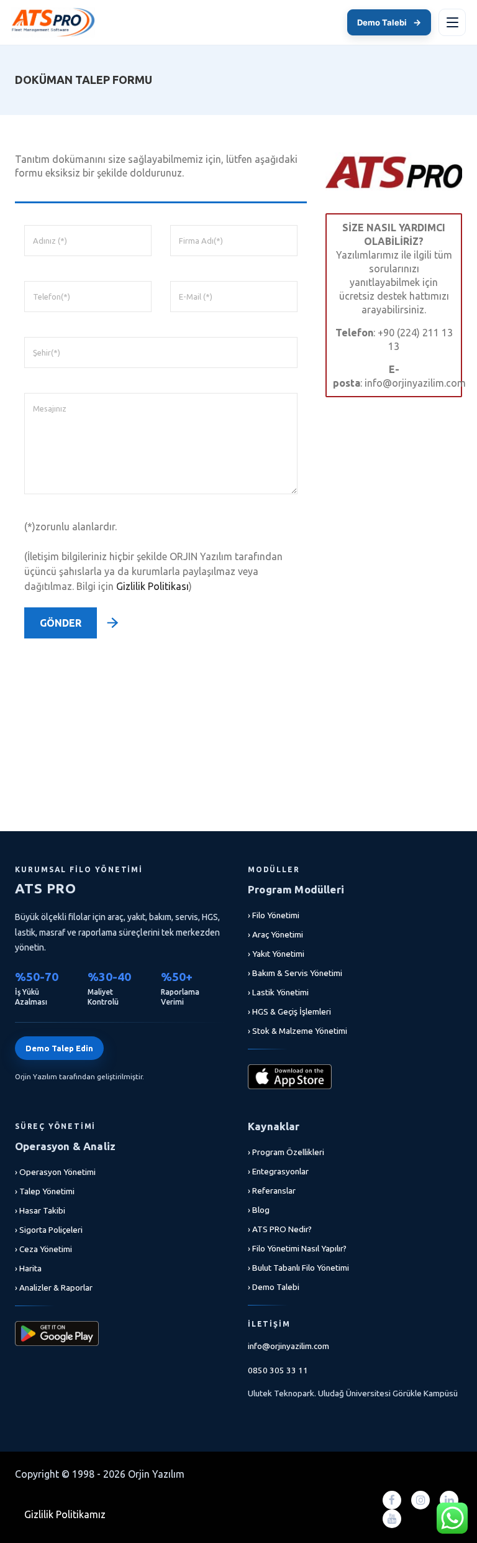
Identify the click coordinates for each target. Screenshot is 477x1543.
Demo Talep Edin (59, 1048)
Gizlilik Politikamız (65, 1514)
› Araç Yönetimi (275, 934)
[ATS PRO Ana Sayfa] (53, 22)
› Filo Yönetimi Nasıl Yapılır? (297, 1248)
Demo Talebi (389, 22)
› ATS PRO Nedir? (280, 1229)
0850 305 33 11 (278, 1370)
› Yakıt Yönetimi (276, 954)
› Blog (259, 1210)
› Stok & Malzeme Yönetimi (297, 1031)
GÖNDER (60, 623)
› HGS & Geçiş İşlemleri (289, 1011)
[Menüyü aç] (452, 22)
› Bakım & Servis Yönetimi (295, 973)
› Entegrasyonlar (278, 1171)
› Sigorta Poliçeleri (49, 1230)
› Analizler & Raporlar (54, 1287)
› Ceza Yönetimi (43, 1249)
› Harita (28, 1268)
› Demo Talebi (273, 1287)
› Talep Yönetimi (45, 1191)
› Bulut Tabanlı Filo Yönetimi (298, 1268)
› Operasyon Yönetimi (55, 1172)
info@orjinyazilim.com (288, 1346)
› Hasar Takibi (40, 1210)
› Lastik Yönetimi (278, 992)
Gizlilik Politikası (152, 586)
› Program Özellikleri (286, 1152)
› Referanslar (272, 1190)
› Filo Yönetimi (273, 915)
